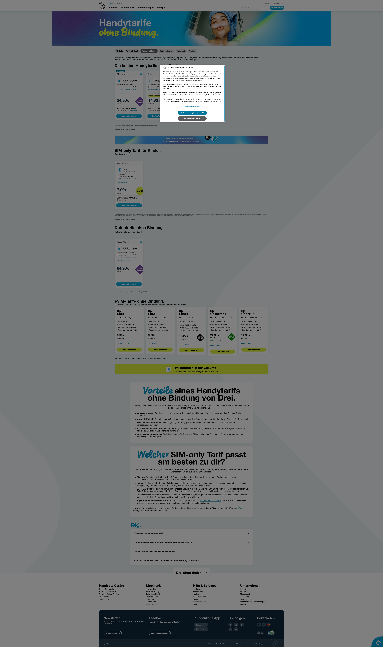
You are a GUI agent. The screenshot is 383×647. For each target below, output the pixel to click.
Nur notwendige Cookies (192, 118)
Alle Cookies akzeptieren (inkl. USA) (192, 113)
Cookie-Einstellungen (192, 106)
